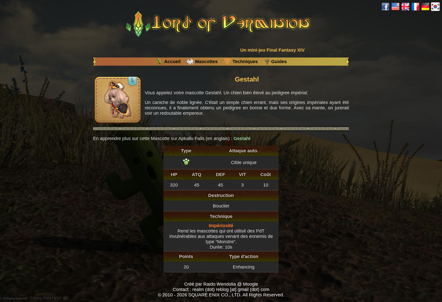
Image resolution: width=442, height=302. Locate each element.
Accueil (172, 61)
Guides (279, 61)
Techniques (245, 61)
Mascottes (206, 61)
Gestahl (242, 138)
